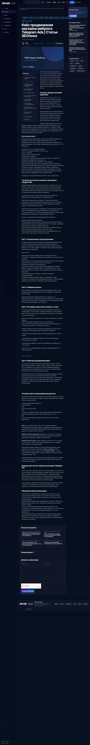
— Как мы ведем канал (29, 81)
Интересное (36, 17)
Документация (8, 22)
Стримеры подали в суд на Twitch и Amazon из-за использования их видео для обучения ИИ (77, 41)
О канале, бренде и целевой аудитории (30, 78)
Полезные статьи (42, 18)
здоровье (77, 63)
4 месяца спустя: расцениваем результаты (29, 104)
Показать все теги (81, 70)
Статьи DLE (31, 18)
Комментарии (27, 119)
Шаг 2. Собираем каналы (29, 92)
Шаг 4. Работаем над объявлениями (29, 100)
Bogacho (42, 73)
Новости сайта (57, 18)
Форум (6, 743)
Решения (56, 604)
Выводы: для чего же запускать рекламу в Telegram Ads (30, 108)
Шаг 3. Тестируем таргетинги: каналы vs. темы (30, 96)
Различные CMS (26, 18)
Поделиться (60, 43)
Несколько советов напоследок (28, 113)
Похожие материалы (28, 116)
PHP (59, 2)
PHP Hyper (4, 741)
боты (72, 63)
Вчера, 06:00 (73, 44)
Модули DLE (47, 18)
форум (35, 604)
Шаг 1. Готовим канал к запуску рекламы (29, 90)
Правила (2, 743)
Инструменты (8, 18)
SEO (82, 60)
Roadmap (7, 32)
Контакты (86, 604)
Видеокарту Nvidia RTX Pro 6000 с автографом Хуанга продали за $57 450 (76, 34)
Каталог (6, 11)
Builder (6, 15)
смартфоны (73, 68)
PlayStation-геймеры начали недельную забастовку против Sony (77, 49)
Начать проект (73, 15)
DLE (77, 60)
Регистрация (78, 2)
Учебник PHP (7, 25)
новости (80, 65)
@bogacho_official (53, 97)
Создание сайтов (52, 18)
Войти (72, 2)
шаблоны (72, 70)
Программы (62, 17)
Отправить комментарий (27, 591)
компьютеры (73, 65)
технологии (80, 68)
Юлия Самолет (44, 71)
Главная (6, 8)
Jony (26, 42)
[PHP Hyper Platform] (8, 3)
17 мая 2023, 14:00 (28, 21)
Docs (63, 2)
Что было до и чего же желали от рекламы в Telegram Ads (29, 85)
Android (72, 60)
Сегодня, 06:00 (74, 30)
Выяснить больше (26, 356)
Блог (6, 28)
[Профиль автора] (23, 43)
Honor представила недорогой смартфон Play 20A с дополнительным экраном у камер (77, 27)
